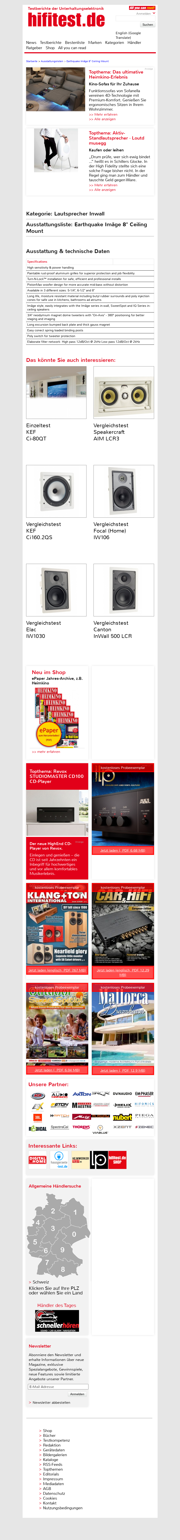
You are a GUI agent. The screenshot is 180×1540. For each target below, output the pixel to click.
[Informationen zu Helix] (122, 1107)
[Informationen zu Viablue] (100, 1129)
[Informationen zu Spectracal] (59, 1129)
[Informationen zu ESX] (37, 1107)
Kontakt (49, 1503)
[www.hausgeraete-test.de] (59, 1172)
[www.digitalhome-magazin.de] (37, 1172)
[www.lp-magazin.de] (99, 1172)
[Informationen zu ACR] (37, 1095)
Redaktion (52, 1445)
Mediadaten (53, 1483)
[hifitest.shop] (117, 1172)
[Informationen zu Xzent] (122, 1129)
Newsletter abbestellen (51, 1402)
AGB (47, 1488)
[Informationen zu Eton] (59, 1107)
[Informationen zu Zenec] (144, 1129)
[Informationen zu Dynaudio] (122, 1095)
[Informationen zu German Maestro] (81, 1107)
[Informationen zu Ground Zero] (100, 1107)
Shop (50, 47)
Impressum (53, 1479)
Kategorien (114, 42)
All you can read (72, 47)
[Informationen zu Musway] (100, 1118)
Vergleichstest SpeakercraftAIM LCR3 (111, 432)
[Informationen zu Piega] (144, 1118)
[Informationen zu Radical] (37, 1129)
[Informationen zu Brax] (100, 1095)
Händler (134, 42)
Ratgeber (34, 47)
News (31, 42)
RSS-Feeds (52, 1464)
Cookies (50, 1498)
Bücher (49, 1435)
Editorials (51, 1474)
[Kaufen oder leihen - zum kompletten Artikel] (57, 162)
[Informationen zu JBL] (37, 1118)
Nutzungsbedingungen (63, 1508)
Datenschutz (54, 1493)
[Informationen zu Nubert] (122, 1118)
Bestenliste (75, 42)
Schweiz (41, 1282)
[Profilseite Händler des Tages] (57, 1330)
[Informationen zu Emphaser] (144, 1095)
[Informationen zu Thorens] (81, 1129)
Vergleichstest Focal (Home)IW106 (111, 531)
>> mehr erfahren (46, 751)
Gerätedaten (54, 1450)
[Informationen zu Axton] (81, 1095)
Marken (95, 42)
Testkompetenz (56, 1440)
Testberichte (50, 42)
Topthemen (53, 1469)
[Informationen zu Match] (59, 1118)
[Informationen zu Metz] (81, 1118)
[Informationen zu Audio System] (59, 1095)
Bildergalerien (55, 1454)
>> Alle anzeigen (102, 119)
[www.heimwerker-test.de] (80, 1172)
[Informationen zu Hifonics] (144, 1107)
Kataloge (50, 1459)
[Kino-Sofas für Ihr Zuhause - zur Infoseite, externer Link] (57, 96)
